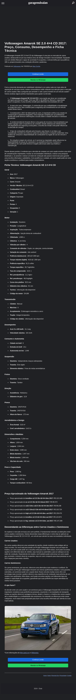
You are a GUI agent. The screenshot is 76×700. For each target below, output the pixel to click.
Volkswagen (17, 66)
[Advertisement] (38, 24)
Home (45, 675)
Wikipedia (34, 653)
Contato (69, 675)
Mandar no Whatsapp (38, 80)
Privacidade (63, 675)
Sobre (49, 675)
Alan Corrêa (36, 66)
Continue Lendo (38, 74)
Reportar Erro (55, 675)
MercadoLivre (25, 653)
